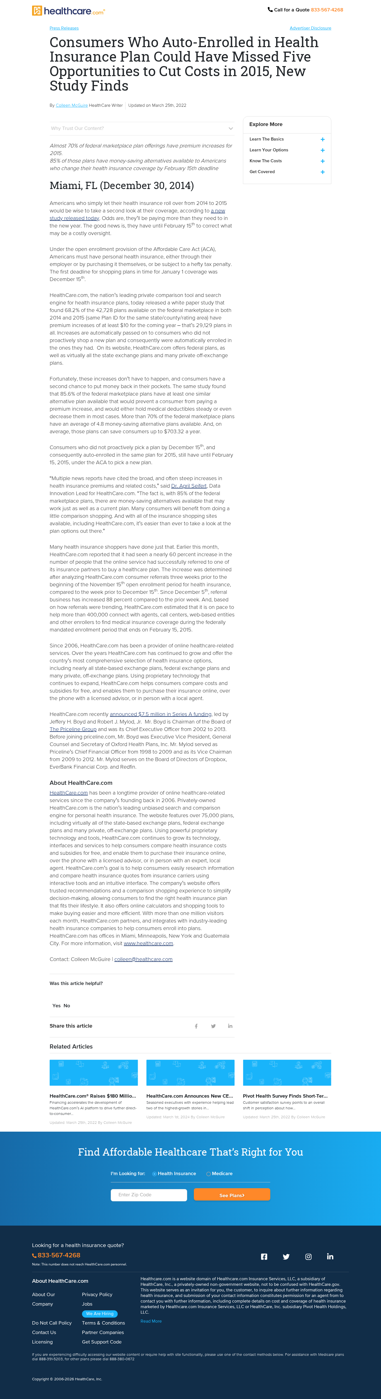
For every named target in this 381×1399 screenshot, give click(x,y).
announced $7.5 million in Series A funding (160, 714)
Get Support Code (102, 1342)
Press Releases (64, 28)
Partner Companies (103, 1332)
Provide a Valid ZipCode (149, 1204)
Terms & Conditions (103, 1323)
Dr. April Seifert (189, 486)
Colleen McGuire (117, 1123)
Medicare (222, 1173)
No (67, 1005)
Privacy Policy (97, 1294)
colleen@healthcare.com (143, 959)
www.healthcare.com (148, 944)
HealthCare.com (69, 793)
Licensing (42, 1342)
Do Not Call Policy (52, 1323)
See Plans (231, 1195)
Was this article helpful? (76, 983)
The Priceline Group (73, 729)
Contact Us (44, 1332)
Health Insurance (177, 1173)
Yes (56, 1005)
